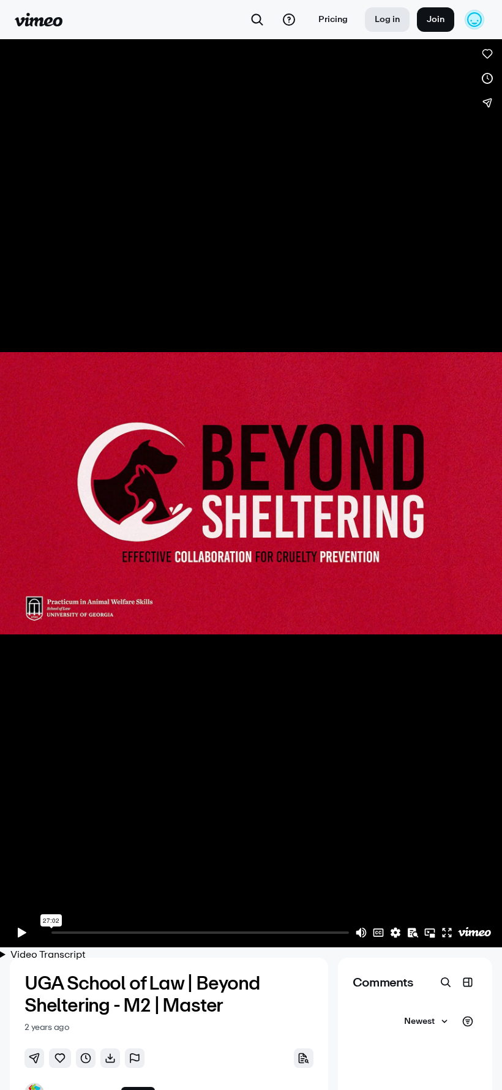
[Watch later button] (86, 1058)
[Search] (257, 19)
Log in (387, 19)
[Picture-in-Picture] (429, 932)
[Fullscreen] (447, 932)
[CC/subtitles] (378, 932)
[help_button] (289, 19)
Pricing (333, 19)
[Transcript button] (303, 1058)
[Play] (22, 932)
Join (435, 19)
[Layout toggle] (468, 982)
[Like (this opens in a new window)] (487, 54)
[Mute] (361, 932)
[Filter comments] (468, 1021)
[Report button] (134, 1058)
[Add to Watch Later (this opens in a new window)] (487, 78)
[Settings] (395, 932)
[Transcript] (412, 932)
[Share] (487, 103)
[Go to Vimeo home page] (38, 19)
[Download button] (110, 1058)
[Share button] (34, 1058)
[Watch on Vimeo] (474, 932)
